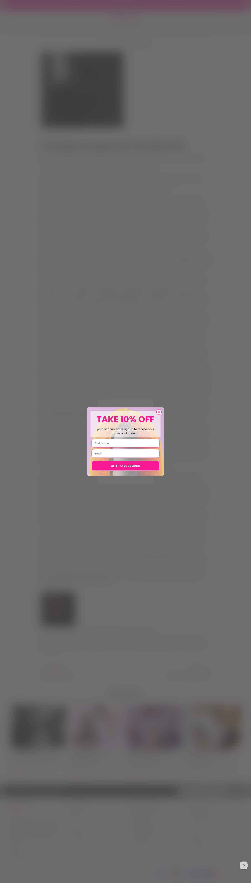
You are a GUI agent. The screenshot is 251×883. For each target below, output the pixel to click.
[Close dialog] (159, 412)
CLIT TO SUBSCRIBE (126, 466)
